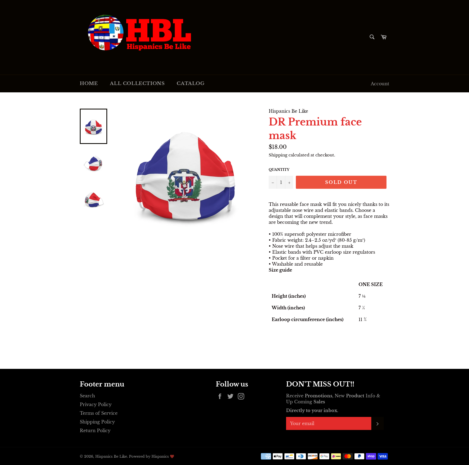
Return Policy (95, 430)
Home (89, 83)
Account (380, 83)
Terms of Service (99, 413)
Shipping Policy (97, 422)
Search (87, 395)
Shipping (278, 155)
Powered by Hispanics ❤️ (151, 456)
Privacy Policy (96, 404)
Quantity (279, 170)
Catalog (190, 83)
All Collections (137, 83)
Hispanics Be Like (111, 456)
